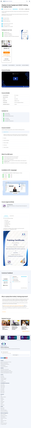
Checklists (2, 402)
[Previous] (3, 325)
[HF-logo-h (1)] (7, 1)
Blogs (1, 395)
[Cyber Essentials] (3, 338)
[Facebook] (1, 358)
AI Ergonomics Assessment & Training (6, 370)
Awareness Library (3, 381)
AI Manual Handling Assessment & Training (6, 371)
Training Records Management (5, 364)
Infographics (2, 399)
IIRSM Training (2, 391)
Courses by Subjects (3, 378)
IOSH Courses (2, 384)
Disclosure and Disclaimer (4, 411)
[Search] (27, 1)
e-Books (2, 400)
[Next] (28, 325)
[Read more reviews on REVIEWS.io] (5, 285)
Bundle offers (2, 377)
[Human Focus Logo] (15, 344)
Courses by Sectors (3, 379)
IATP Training (2, 390)
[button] (1, 1)
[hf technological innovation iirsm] (12, 338)
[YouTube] (6, 358)
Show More (4, 311)
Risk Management (3, 365)
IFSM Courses (2, 392)
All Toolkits (2, 380)
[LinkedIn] (3, 358)
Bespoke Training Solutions (4, 363)
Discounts (4, 56)
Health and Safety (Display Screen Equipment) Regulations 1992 (14, 305)
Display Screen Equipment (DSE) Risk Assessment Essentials (24, 328)
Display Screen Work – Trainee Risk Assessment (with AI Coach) (15, 328)
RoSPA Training (3, 385)
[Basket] (29, 1)
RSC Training (2, 389)
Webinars (2, 398)
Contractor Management (4, 366)
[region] (20, 282)
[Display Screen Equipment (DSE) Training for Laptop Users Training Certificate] (24, 34)
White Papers (2, 401)
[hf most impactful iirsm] (25, 338)
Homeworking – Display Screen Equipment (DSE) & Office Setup (5, 328)
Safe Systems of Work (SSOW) (5, 369)
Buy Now (6, 52)
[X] (5, 358)
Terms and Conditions (4, 410)
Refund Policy (2, 407)
